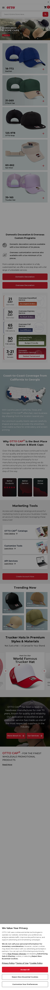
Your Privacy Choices (17, 954)
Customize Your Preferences (25, 984)
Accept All (25, 970)
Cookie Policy (36, 963)
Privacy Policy (8, 963)
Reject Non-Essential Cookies (25, 977)
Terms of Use (22, 963)
